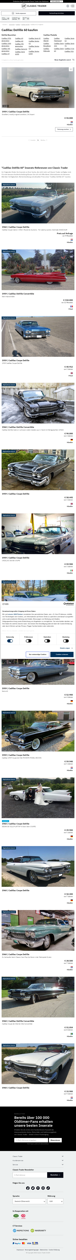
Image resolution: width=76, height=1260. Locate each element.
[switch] (28, 641)
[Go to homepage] (33, 6)
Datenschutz (44, 1250)
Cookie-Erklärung (54, 1250)
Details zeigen (65, 648)
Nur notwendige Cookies (37, 654)
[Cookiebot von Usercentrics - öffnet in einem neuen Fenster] (65, 604)
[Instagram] (43, 1188)
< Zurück (4, 24)
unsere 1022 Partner (15, 614)
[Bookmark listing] (71, 69)
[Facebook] (28, 1188)
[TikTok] (48, 1188)
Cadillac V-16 (69, 49)
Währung (51, 1196)
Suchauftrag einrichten (56, 13)
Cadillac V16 (69, 51)
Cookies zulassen (62, 654)
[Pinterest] (38, 1188)
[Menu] (68, 6)
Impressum (20, 1250)
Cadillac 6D (19, 41)
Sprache (16, 1196)
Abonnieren (55, 1140)
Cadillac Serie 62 (21, 49)
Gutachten (5, 821)
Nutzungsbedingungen (32, 1250)
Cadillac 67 (6, 54)
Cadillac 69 (19, 38)
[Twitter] (33, 1188)
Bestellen (54, 1175)
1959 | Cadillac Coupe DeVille (15, 111)
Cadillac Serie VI (34, 38)
